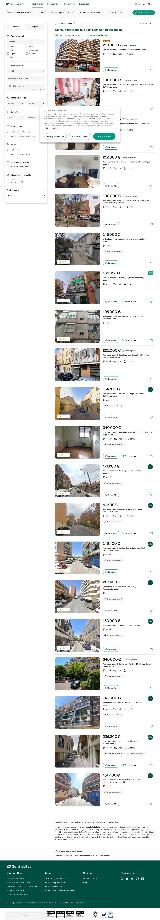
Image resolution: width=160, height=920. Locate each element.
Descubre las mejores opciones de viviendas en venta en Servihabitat (82, 856)
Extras (10, 195)
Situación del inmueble (21, 175)
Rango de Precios (18, 97)
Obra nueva (69, 4)
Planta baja (33, 50)
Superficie (15, 112)
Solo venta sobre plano (19, 167)
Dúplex (13, 53)
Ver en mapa (130, 301)
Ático (31, 47)
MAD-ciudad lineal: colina (91, 12)
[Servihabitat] (11, 3)
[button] (26, 190)
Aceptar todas (104, 136)
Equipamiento (13, 190)
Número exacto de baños (20, 154)
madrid (42, 12)
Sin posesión (15, 182)
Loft (11, 57)
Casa (12, 47)
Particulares (37, 4)
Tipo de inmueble (18, 36)
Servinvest (84, 4)
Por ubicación (17, 65)
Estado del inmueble (20, 162)
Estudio (32, 53)
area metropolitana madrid (63, 12)
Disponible (14, 179)
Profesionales (53, 4)
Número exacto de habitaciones (22, 136)
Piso (11, 50)
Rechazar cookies (80, 136)
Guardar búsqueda (145, 12)
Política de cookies (51, 128)
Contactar (112, 70)
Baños (13, 144)
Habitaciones (16, 126)
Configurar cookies (55, 136)
